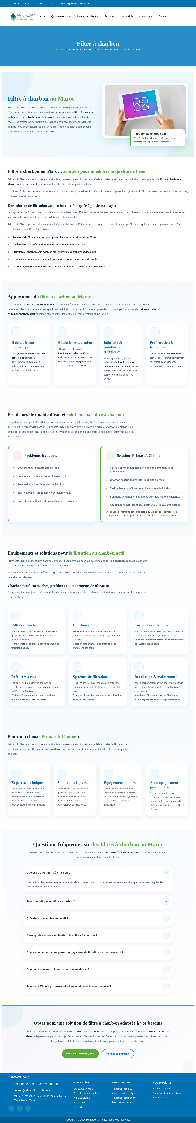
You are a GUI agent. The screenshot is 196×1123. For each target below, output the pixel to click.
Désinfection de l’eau (123, 1102)
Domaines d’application (86, 1093)
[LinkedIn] (11, 1108)
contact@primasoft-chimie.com (75, 3)
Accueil (44, 16)
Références (80, 1102)
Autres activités (147, 16)
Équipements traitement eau (166, 1093)
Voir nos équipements (118, 1053)
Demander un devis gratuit (80, 1053)
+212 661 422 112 (48, 1084)
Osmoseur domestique (124, 1093)
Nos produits (127, 16)
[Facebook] (20, 1108)
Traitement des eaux (108, 49)
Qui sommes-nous (61, 16)
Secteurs (109, 16)
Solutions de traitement (86, 16)
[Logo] (23, 16)
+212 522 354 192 (24, 1084)
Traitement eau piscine (124, 1098)
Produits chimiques (162, 1088)
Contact (163, 16)
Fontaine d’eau (160, 1097)
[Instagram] (28, 1108)
